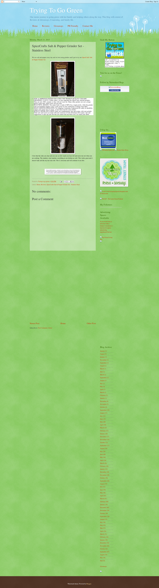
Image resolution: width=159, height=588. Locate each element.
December (103, 401)
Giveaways (58, 25)
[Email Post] (60, 181)
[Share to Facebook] (71, 182)
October (102, 407)
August (102, 354)
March (102, 369)
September (103, 363)
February (103, 395)
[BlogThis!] (67, 182)
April (101, 389)
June (101, 372)
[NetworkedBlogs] (115, 87)
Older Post (91, 323)
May (101, 386)
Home (35, 25)
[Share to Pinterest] (73, 182)
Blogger (88, 584)
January (102, 351)
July (101, 383)
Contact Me (88, 25)
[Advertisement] (62, 286)
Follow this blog (115, 90)
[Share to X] (69, 182)
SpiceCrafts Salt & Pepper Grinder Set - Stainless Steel (63, 184)
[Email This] (65, 182)
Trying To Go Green (56, 10)
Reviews (45, 25)
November (103, 360)
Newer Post (34, 323)
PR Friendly (73, 25)
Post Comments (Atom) (45, 328)
